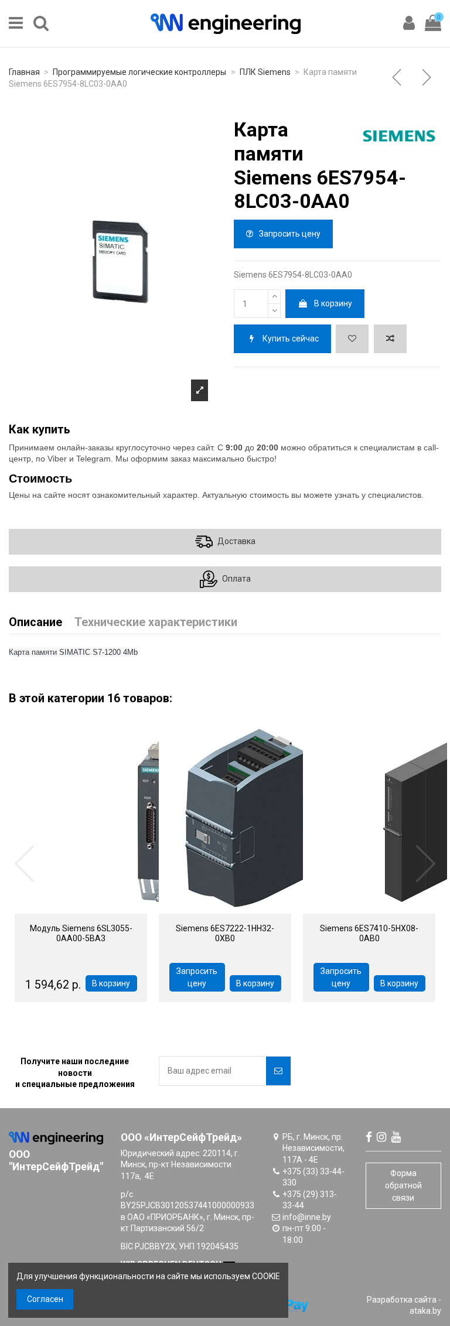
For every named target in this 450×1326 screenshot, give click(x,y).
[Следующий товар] (427, 78)
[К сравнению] (390, 338)
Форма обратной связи (403, 1185)
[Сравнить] (97, 909)
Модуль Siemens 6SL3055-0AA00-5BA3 (81, 933)
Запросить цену (289, 233)
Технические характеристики (155, 623)
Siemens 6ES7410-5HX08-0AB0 (369, 933)
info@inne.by (306, 1217)
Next (425, 864)
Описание (35, 623)
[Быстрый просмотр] (64, 909)
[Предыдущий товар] (397, 78)
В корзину (333, 303)
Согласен (45, 1299)
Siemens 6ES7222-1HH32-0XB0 (225, 933)
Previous (25, 864)
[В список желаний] (352, 338)
